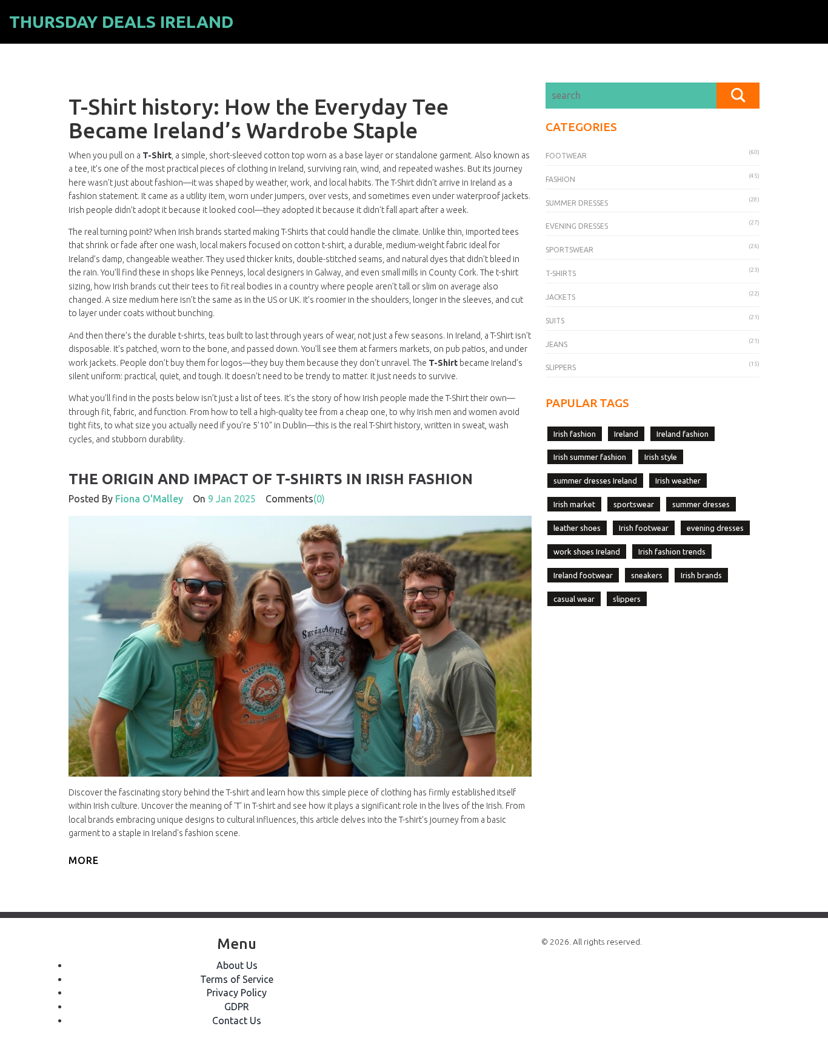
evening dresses (715, 528)
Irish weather (678, 480)
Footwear (566, 156)
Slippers (561, 367)
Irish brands (701, 575)
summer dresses (701, 504)
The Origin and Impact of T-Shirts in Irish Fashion (270, 479)
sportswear (633, 504)
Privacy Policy (237, 992)
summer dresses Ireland (595, 480)
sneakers (647, 575)
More (83, 860)
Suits (555, 321)
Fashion (560, 179)
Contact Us (236, 1020)
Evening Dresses (577, 226)
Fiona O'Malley (149, 498)
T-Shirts (561, 273)
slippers (627, 599)
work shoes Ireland (586, 551)
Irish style (660, 457)
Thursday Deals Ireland (121, 21)
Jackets (560, 297)
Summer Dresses (577, 203)
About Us (237, 965)
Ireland (626, 434)
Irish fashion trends (672, 551)
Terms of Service (236, 979)
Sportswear (569, 250)
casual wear (574, 599)
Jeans (556, 344)
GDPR (236, 1006)
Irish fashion (574, 434)
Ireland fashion (682, 434)
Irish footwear (644, 528)
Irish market (574, 504)
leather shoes (577, 528)
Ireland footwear (583, 575)
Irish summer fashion (589, 457)
